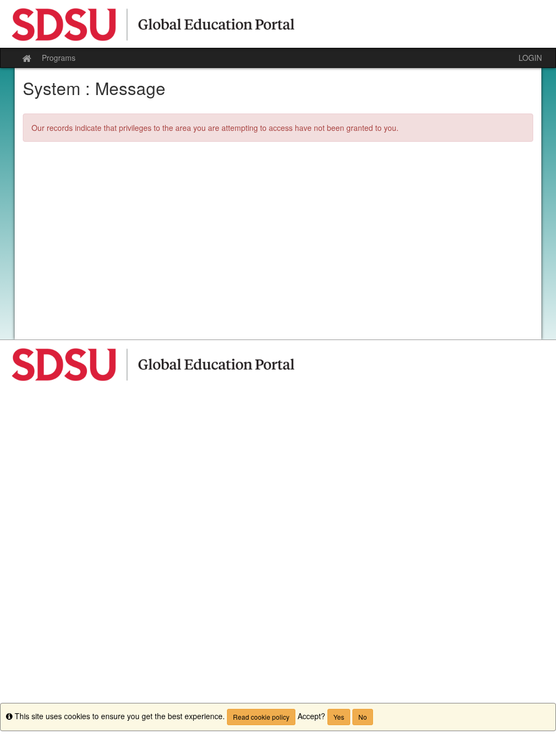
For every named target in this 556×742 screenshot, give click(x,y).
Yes (338, 716)
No (362, 716)
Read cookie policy (261, 716)
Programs (58, 57)
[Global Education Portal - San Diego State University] (278, 24)
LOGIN (530, 57)
